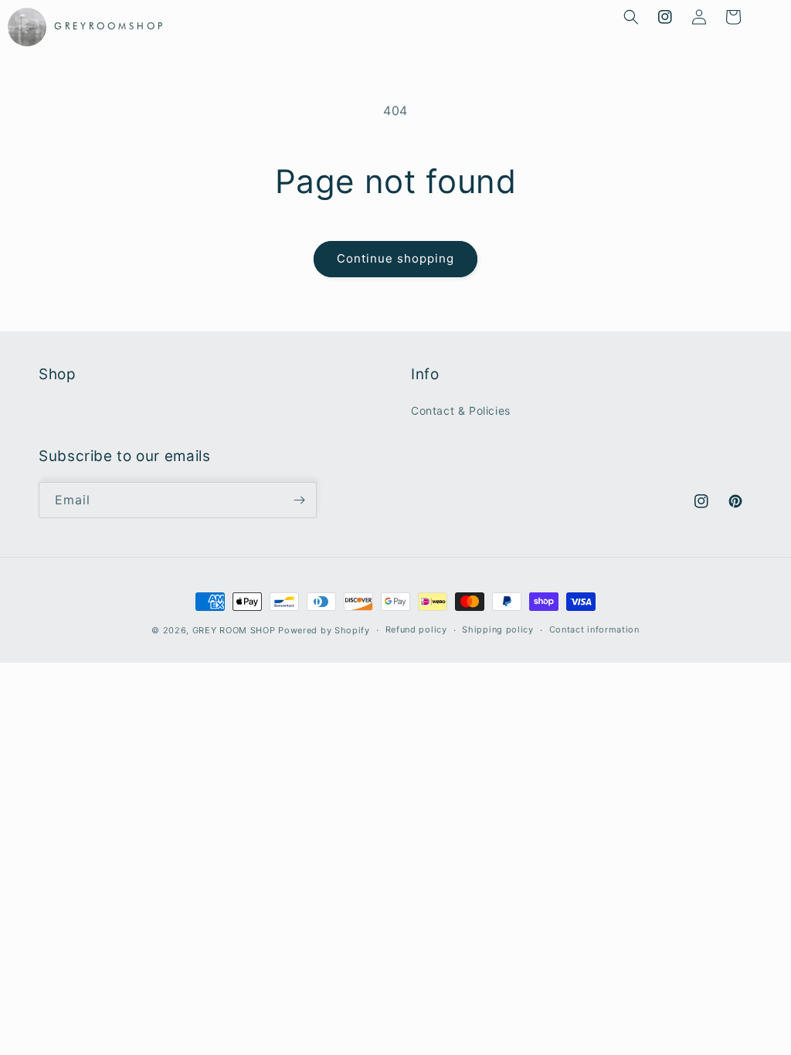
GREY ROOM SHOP (234, 630)
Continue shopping (395, 258)
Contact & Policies (461, 410)
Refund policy (416, 629)
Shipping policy (498, 629)
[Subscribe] (299, 500)
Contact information (594, 629)
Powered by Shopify (324, 630)
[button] (631, 17)
